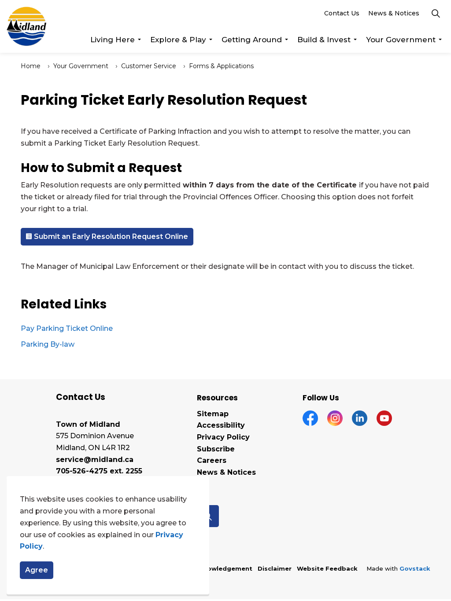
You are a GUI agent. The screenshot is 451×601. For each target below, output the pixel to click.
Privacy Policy (223, 437)
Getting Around (252, 39)
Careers (211, 460)
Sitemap (213, 414)
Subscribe (216, 449)
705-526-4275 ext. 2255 (99, 471)
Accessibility (221, 425)
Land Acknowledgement (213, 568)
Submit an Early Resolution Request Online (111, 236)
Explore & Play (178, 39)
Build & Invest (324, 39)
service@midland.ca (94, 459)
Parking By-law (47, 344)
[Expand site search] (435, 13)
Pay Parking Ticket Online (67, 328)
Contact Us (341, 13)
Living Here (112, 39)
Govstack (414, 568)
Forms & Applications (221, 66)
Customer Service (148, 66)
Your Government (401, 39)
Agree (36, 570)
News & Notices (393, 13)
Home (31, 66)
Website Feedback (327, 568)
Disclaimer (275, 568)
